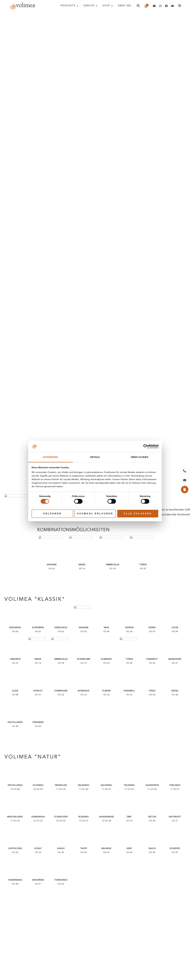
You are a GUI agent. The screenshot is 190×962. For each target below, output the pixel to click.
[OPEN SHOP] (112, 6)
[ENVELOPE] (154, 6)
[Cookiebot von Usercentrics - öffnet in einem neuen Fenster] (146, 446)
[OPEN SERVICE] (96, 6)
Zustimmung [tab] (50, 457)
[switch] (78, 501)
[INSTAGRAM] (160, 6)
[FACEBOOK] (166, 6)
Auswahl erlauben (95, 513)
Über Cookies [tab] (139, 457)
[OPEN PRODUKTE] (77, 6)
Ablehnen (52, 513)
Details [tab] (95, 457)
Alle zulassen (138, 513)
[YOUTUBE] (172, 6)
